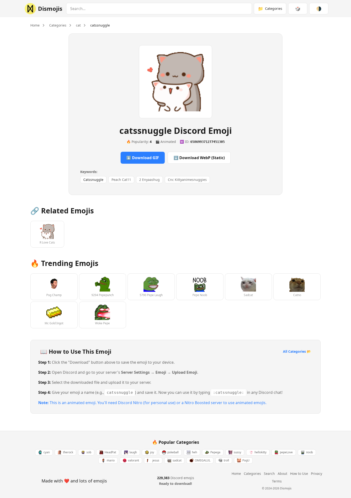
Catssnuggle (93, 179)
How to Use (299, 473)
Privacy (316, 473)
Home (35, 25)
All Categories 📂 (297, 351)
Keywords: (88, 171)
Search (269, 473)
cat (78, 25)
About (282, 473)
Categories (57, 25)
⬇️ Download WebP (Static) (199, 157)
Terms (277, 481)
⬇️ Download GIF (142, 157)
